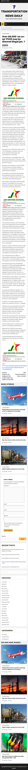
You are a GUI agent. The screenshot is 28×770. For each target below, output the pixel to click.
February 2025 (5, 591)
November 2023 (5, 624)
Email (5, 510)
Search (4, 536)
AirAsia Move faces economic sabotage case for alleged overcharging (13, 410)
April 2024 (4, 613)
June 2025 (4, 582)
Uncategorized (5, 639)
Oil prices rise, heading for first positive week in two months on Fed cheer (7, 376)
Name (5, 504)
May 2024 (4, 611)
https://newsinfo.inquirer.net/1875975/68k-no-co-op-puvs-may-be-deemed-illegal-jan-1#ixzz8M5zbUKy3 (14, 367)
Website (6, 515)
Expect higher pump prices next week (13, 469)
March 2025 (4, 588)
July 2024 (4, 606)
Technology (4, 634)
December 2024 (5, 595)
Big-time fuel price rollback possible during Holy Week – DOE (13, 757)
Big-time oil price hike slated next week (14, 440)
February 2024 (5, 617)
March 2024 (4, 615)
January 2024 (5, 620)
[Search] (26, 24)
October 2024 (5, 600)
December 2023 (5, 622)
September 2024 (5, 602)
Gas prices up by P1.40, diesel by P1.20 (10, 567)
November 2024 (5, 597)
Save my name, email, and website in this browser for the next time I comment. (13, 524)
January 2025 (5, 593)
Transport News (5, 33)
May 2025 (4, 584)
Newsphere (21, 766)
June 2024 (4, 608)
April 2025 (4, 586)
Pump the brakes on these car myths (20, 374)
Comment (6, 485)
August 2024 (5, 604)
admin (11, 47)
